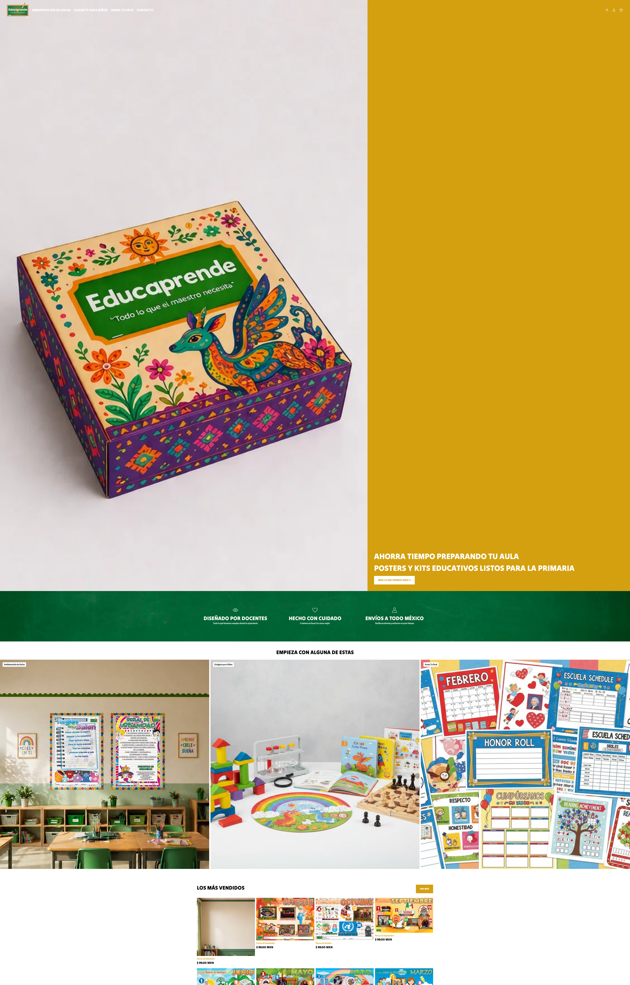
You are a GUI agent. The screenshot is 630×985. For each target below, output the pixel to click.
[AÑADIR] (250, 951)
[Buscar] (607, 10)
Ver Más (424, 888)
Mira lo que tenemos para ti (394, 580)
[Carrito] (621, 10)
